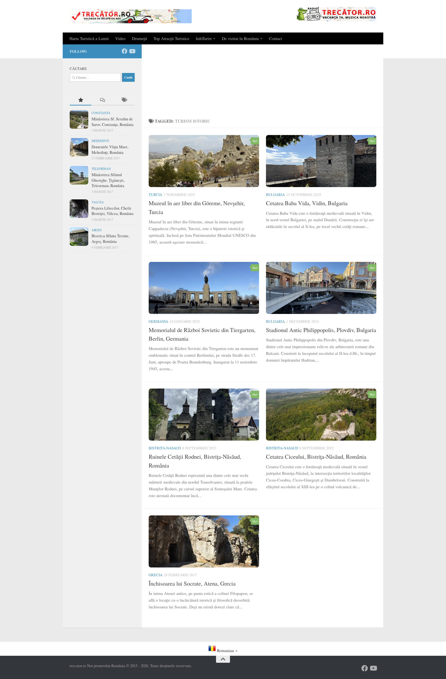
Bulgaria (275, 194)
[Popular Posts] (80, 100)
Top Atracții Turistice (171, 38)
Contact (275, 38)
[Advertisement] (262, 79)
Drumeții (139, 38)
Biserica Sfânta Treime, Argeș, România (110, 238)
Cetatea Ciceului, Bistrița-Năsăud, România (316, 456)
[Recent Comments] (102, 100)
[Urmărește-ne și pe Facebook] (124, 51)
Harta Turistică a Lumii (89, 38)
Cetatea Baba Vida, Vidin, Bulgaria (307, 203)
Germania (158, 321)
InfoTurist (204, 38)
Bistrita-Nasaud (165, 447)
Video (120, 38)
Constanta (101, 113)
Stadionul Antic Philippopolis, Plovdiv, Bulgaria (321, 330)
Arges (97, 230)
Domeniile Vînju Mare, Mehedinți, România (110, 149)
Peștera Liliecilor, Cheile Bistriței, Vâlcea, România (113, 210)
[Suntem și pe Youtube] (132, 51)
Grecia (155, 574)
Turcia (155, 194)
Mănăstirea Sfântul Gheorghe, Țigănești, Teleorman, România (108, 180)
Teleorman (101, 168)
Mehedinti (100, 140)
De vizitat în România (240, 38)
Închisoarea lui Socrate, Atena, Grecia (192, 583)
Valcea (98, 202)
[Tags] (124, 100)
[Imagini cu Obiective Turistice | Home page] (131, 16)
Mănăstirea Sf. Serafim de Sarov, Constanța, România (113, 121)
